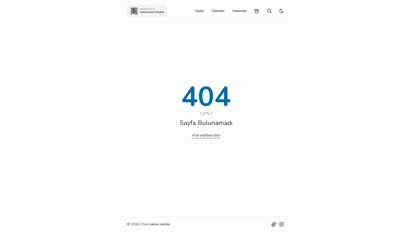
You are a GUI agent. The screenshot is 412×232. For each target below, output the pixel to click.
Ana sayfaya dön (206, 135)
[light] (281, 11)
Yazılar (199, 11)
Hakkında (239, 11)
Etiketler (218, 11)
